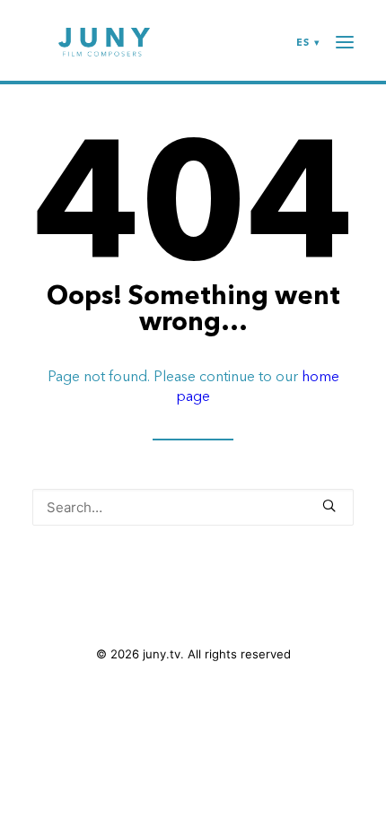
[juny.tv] (104, 42)
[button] (329, 505)
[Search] (193, 507)
